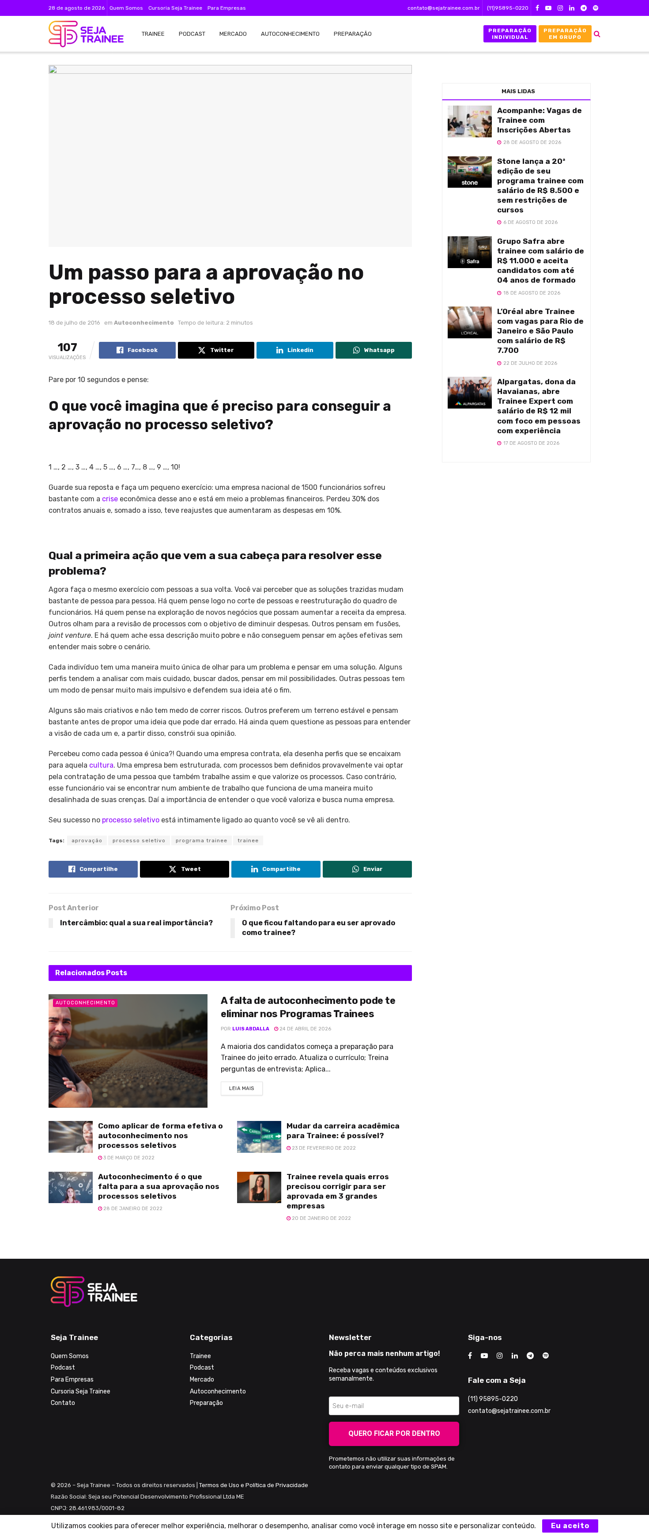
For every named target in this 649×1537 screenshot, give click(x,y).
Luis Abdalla (250, 1029)
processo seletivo (130, 820)
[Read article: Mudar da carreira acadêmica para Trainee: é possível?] (259, 1137)
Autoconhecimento (290, 33)
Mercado (233, 33)
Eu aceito (570, 1526)
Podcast (192, 33)
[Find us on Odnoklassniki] (595, 8)
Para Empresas (227, 8)
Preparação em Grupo (565, 33)
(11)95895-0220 (507, 8)
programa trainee (201, 840)
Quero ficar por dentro (394, 1433)
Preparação (353, 33)
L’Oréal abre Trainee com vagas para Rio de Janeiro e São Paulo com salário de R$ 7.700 (540, 331)
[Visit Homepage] (82, 34)
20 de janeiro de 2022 (321, 1218)
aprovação (87, 840)
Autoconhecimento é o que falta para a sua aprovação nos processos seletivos (158, 1186)
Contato (63, 1403)
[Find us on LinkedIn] (571, 8)
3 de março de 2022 (128, 1158)
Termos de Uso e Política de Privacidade (253, 1485)
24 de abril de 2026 (304, 1029)
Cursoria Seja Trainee (175, 8)
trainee (248, 840)
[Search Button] (597, 34)
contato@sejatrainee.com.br (444, 8)
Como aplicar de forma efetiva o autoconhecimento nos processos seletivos (160, 1135)
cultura (101, 765)
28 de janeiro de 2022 (132, 1208)
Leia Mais (246, 1086)
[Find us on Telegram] (584, 8)
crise (110, 499)
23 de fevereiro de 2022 (323, 1148)
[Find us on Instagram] (560, 8)
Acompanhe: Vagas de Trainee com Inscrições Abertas (539, 120)
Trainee (153, 33)
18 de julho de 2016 (74, 322)
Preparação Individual (510, 33)
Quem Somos (126, 8)
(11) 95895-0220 (493, 1399)
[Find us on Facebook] (537, 8)
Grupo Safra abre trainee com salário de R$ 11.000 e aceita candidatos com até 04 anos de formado (540, 260)
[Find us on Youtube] (548, 8)
